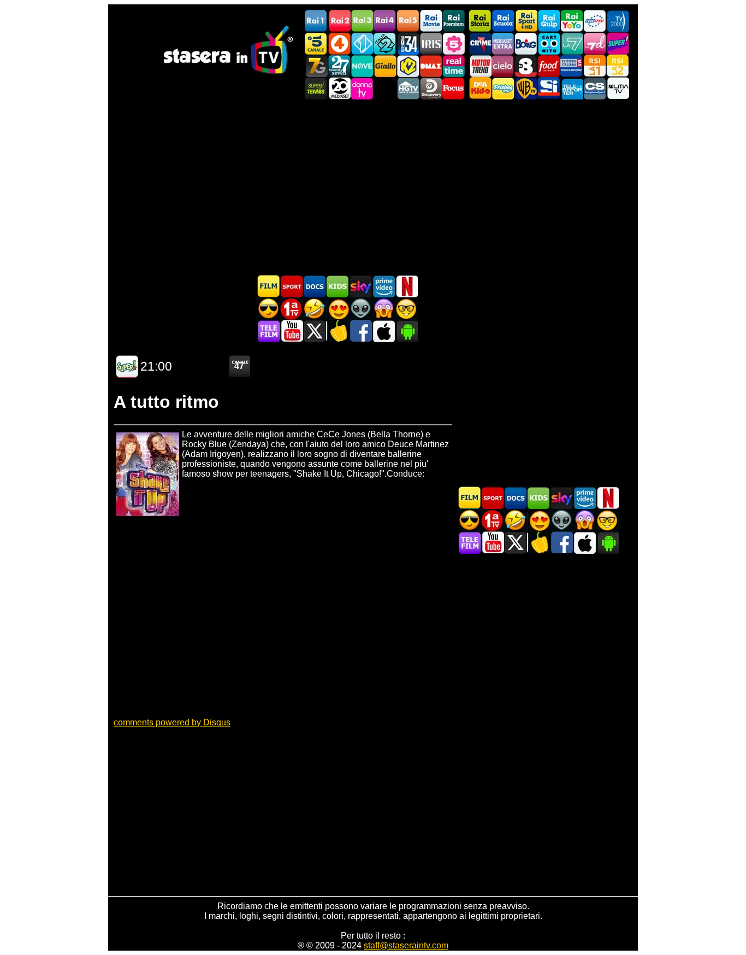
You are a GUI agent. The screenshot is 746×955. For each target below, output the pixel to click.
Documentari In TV (314, 286)
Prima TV (291, 308)
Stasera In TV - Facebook (360, 331)
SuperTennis (316, 88)
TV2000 (617, 21)
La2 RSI (617, 66)
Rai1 (316, 21)
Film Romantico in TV (337, 308)
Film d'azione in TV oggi (268, 308)
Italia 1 (362, 43)
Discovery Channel (430, 88)
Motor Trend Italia (480, 66)
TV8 (525, 66)
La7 (571, 43)
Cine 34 (407, 43)
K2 (407, 66)
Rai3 (362, 21)
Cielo (503, 66)
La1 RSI (594, 66)
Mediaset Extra (503, 43)
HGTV (407, 88)
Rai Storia (480, 21)
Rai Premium (453, 21)
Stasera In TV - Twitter (314, 331)
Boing (525, 43)
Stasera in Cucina (337, 331)
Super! (617, 43)
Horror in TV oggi (383, 308)
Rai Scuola (503, 21)
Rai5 (407, 21)
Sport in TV (291, 286)
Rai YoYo (571, 21)
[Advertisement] (373, 186)
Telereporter (571, 88)
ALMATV (617, 88)
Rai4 (385, 21)
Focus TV (453, 88)
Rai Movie (430, 21)
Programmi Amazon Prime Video (383, 286)
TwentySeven (339, 66)
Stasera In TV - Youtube (291, 331)
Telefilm (268, 331)
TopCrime (480, 43)
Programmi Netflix (406, 286)
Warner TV (525, 88)
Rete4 (339, 43)
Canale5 (316, 43)
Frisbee (503, 88)
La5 (453, 43)
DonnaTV (362, 88)
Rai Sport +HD (525, 21)
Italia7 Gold (316, 66)
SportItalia (548, 88)
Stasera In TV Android (406, 331)
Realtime (453, 66)
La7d (594, 43)
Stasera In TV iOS (383, 331)
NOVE (362, 66)
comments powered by (172, 722)
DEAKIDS (480, 88)
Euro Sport (594, 21)
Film (268, 286)
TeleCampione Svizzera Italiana (571, 66)
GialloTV (385, 66)
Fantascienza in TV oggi (360, 308)
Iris (430, 43)
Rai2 (339, 21)
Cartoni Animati (337, 286)
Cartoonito (548, 43)
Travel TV (385, 88)
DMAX (430, 66)
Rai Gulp (548, 21)
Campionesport (594, 88)
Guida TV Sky (360, 286)
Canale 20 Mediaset (339, 88)
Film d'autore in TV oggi (406, 308)
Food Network (548, 66)
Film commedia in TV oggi (314, 308)
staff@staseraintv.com (406, 945)
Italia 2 (385, 43)
